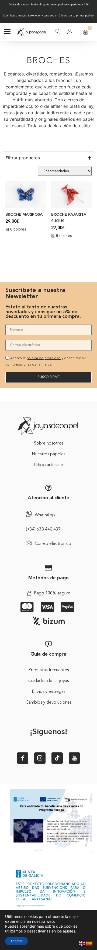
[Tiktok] (57, 758)
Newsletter (34, 15)
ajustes (69, 931)
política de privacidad (44, 358)
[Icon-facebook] (22, 758)
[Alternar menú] (7, 32)
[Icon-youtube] (74, 758)
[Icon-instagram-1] (40, 758)
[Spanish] (89, 942)
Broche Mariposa (24, 215)
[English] (82, 942)
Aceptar (16, 941)
